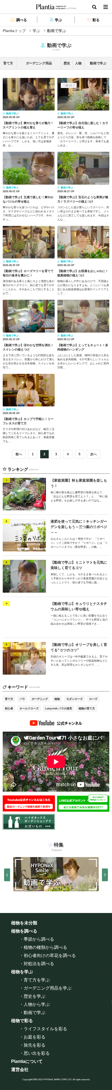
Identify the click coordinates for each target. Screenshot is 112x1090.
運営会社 (20, 1069)
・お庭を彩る (32, 1037)
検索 (94, 7)
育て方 (9, 698)
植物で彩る (22, 1020)
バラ (22, 698)
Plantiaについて (27, 1061)
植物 (57, 698)
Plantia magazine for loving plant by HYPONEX (56, 7)
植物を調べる (24, 931)
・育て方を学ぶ (34, 980)
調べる (21, 20)
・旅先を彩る (32, 1045)
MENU (105, 7)
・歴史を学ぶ (32, 996)
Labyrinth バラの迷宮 (58, 708)
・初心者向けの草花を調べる (47, 955)
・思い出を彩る (34, 1053)
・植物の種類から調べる (43, 947)
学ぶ (58, 20)
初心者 (9, 708)
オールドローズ (29, 708)
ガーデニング (40, 698)
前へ (18, 454)
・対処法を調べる (36, 963)
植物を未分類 (24, 923)
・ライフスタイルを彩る (43, 1028)
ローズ (93, 698)
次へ (93, 454)
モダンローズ (74, 698)
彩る (95, 20)
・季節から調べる (36, 939)
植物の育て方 (87, 708)
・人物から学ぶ (34, 1004)
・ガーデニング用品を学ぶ (45, 988)
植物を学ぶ (22, 971)
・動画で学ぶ (32, 1012)
